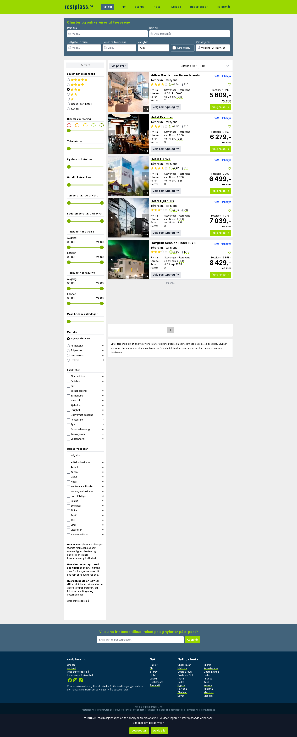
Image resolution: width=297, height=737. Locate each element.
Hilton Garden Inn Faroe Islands (175, 75)
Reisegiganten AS (152, 707)
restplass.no (88, 710)
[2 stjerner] (85, 94)
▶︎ (146, 92)
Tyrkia (181, 682)
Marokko (208, 692)
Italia (206, 682)
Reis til (153, 28)
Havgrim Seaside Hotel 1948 (173, 243)
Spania (207, 665)
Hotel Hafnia (160, 159)
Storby (140, 6)
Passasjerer (203, 42)
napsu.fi (164, 710)
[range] (69, 130)
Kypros (181, 685)
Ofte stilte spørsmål (78, 600)
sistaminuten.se (105, 710)
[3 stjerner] (85, 89)
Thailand (182, 692)
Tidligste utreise (77, 42)
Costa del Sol (185, 675)
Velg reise (219, 107)
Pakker (107, 6)
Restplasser (199, 6)
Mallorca (182, 668)
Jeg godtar (139, 730)
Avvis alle (159, 730)
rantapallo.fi (152, 710)
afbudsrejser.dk (123, 710)
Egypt (181, 695)
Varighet (143, 42)
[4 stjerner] (85, 84)
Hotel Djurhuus (162, 201)
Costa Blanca (211, 671)
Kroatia (208, 685)
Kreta (181, 678)
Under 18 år (184, 665)
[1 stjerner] (85, 99)
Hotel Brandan (162, 117)
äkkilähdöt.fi (139, 710)
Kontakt (71, 668)
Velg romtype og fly (166, 107)
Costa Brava (185, 671)
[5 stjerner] (85, 80)
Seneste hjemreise (114, 42)
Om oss (71, 665)
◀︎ (111, 92)
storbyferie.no (208, 710)
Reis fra (72, 28)
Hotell (158, 6)
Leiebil (176, 6)
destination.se (177, 710)
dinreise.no (193, 710)
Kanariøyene (211, 668)
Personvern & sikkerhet (80, 675)
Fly (124, 6)
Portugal (182, 689)
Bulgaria (208, 689)
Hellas (207, 675)
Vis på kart (118, 66)
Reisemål (223, 6)
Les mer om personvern (148, 722)
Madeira (208, 695)
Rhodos (208, 678)
